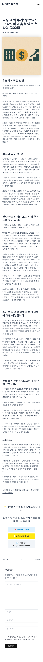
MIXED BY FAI (10, 4)
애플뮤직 (31, 295)
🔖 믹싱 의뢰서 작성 (21, 529)
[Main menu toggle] (38, 4)
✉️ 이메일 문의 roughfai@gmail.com (21, 544)
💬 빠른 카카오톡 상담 (21, 536)
